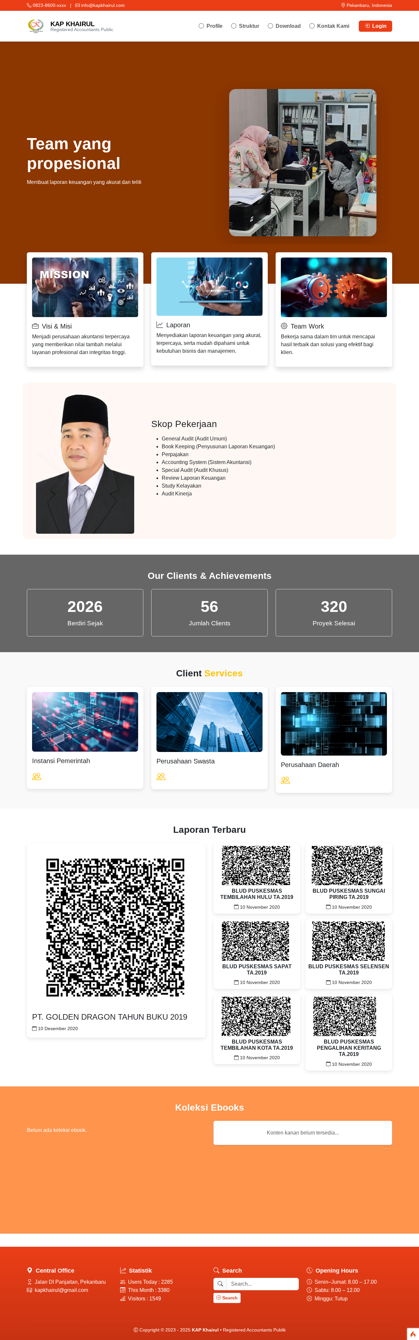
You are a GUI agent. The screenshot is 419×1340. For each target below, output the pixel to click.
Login (379, 26)
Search (229, 1297)
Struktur (248, 26)
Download (287, 26)
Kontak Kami (332, 26)
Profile (214, 26)
